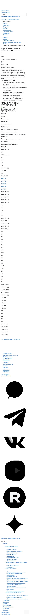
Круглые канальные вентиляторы (12, 42)
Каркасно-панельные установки (15, 591)
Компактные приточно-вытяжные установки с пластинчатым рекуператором (16, 584)
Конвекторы (6, 360)
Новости (5, 28)
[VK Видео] (14, 470)
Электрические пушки (13, 557)
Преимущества (7, 30)
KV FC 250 (3, 186)
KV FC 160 (3, 181)
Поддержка (6, 33)
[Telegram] (14, 416)
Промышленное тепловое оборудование (16, 562)
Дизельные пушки (12, 559)
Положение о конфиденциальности (10, 16)
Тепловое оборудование (11, 546)
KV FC (4, 44)
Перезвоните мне (6, 21)
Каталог (5, 23)
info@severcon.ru (14, 19)
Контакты (5, 35)
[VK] (14, 443)
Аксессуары (10, 567)
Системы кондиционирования (13, 592)
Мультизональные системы (14, 597)
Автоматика (10, 589)
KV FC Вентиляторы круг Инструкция (10, 339)
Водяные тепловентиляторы (10, 355)
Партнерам (6, 371)
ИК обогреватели (7, 356)
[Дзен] (14, 524)
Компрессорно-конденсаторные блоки (17, 599)
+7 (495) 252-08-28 (5, 19)
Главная (5, 37)
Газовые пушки (11, 560)
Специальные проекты (13, 565)
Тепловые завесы (7, 353)
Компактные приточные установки (16, 587)
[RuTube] (14, 497)
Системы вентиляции (8, 40)
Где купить (6, 27)
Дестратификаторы (12, 553)
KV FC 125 (3, 178)
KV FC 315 (3, 189)
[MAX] (14, 390)
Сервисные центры (8, 31)
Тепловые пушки (7, 358)
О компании (6, 25)
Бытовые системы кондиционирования (17, 595)
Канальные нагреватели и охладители (17, 578)
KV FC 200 (3, 184)
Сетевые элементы (12, 576)
